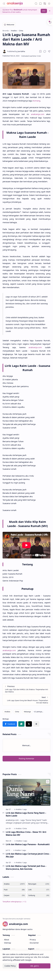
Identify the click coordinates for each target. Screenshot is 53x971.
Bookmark (18, 10)
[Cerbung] (38, 895)
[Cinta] (17, 711)
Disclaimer (34, 943)
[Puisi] (14, 889)
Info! (43, 11)
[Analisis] (7, 711)
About (6, 939)
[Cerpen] (14, 895)
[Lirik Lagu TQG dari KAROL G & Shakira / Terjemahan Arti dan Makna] (26, 689)
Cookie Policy (10, 966)
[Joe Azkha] (16, 51)
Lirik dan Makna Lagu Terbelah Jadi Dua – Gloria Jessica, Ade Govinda (26, 867)
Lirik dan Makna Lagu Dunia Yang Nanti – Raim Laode (26, 814)
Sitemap (7, 943)
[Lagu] (25, 809)
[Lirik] (38, 889)
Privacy (33, 939)
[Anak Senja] (16, 3)
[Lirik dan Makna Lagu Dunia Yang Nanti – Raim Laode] (26, 792)
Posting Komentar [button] (26, 758)
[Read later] (40, 51)
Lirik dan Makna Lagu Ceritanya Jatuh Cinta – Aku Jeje (28, 855)
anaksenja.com (37, 114)
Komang (36, 100)
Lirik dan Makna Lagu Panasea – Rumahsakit (28, 844)
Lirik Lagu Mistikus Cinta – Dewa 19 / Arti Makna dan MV (26, 833)
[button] (4, 3)
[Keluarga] (27, 711)
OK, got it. (34, 966)
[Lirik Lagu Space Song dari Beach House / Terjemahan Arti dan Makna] (26, 699)
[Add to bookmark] (47, 781)
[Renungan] (38, 884)
